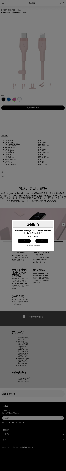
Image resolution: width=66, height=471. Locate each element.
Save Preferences (34, 245)
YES (24, 241)
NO (42, 241)
